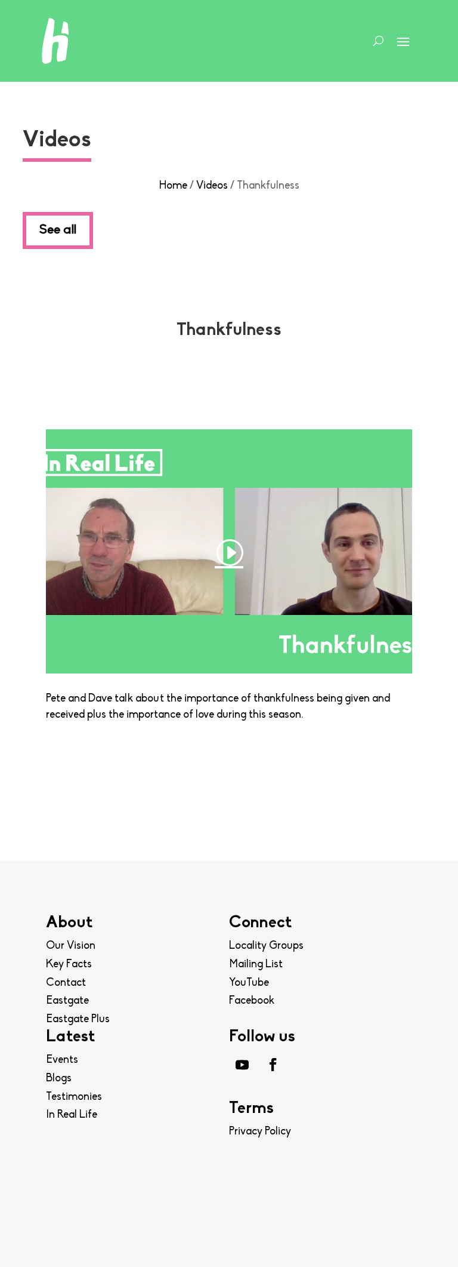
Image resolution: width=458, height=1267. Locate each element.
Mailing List (256, 965)
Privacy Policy (260, 1132)
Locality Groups (266, 946)
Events (62, 1060)
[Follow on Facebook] (273, 1064)
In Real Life (71, 1115)
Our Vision (70, 946)
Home (173, 186)
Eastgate (67, 1001)
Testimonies (74, 1097)
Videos (212, 186)
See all (57, 230)
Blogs (59, 1079)
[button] (421, 1234)
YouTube (249, 983)
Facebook (251, 1001)
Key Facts (69, 965)
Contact (66, 983)
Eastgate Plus (78, 1019)
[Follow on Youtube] (242, 1064)
